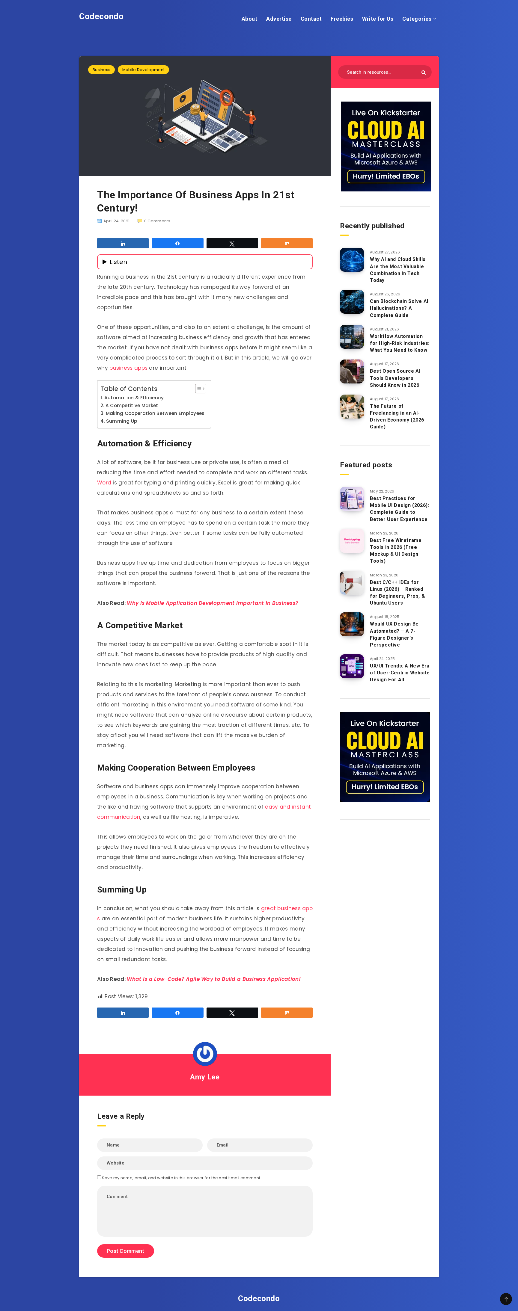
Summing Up (121, 421)
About (250, 19)
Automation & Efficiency (134, 398)
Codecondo (101, 16)
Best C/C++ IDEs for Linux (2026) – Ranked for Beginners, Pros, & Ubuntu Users (397, 592)
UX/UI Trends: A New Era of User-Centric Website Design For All (400, 672)
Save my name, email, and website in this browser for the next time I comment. (181, 1178)
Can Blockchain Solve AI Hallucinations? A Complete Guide (399, 308)
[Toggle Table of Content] (198, 388)
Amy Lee (204, 1077)
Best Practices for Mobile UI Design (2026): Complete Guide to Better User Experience (399, 509)
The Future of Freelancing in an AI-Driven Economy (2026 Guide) (397, 416)
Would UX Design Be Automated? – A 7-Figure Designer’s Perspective (394, 634)
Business (101, 70)
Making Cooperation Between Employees (155, 413)
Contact (311, 19)
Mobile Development (143, 70)
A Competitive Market (132, 405)
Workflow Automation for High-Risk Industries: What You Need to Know (400, 343)
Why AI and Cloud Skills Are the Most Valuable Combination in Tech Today (398, 269)
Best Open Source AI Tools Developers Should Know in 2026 (395, 378)
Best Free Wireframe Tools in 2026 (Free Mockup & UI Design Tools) (395, 550)
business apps (128, 367)
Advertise (279, 19)
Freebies (342, 19)
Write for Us (377, 19)
